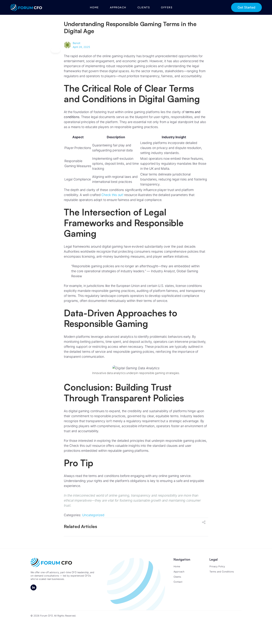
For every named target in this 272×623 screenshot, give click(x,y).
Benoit (76, 43)
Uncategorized (93, 515)
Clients (143, 7)
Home (94, 7)
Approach (118, 7)
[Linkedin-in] (33, 587)
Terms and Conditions (221, 571)
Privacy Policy (217, 566)
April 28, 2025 (81, 46)
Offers (166, 7)
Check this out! (112, 195)
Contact (178, 581)
